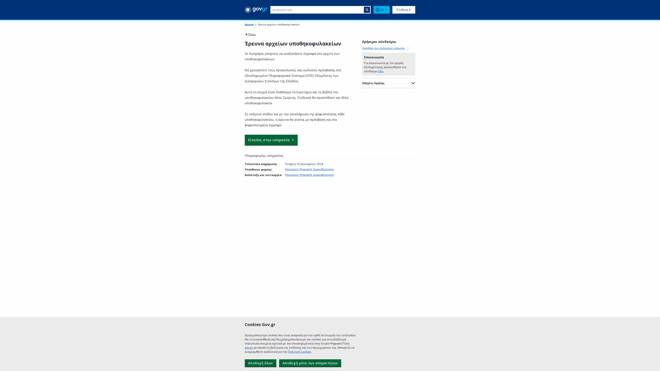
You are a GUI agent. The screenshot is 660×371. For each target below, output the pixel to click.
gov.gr (249, 348)
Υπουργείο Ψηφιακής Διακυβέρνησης (309, 169)
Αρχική (249, 24)
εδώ (380, 71)
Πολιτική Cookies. (299, 352)
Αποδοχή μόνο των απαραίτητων (310, 363)
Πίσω (252, 34)
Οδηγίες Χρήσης (373, 83)
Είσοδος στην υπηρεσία (268, 140)
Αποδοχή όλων (260, 363)
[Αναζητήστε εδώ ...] (367, 10)
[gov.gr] (256, 10)
